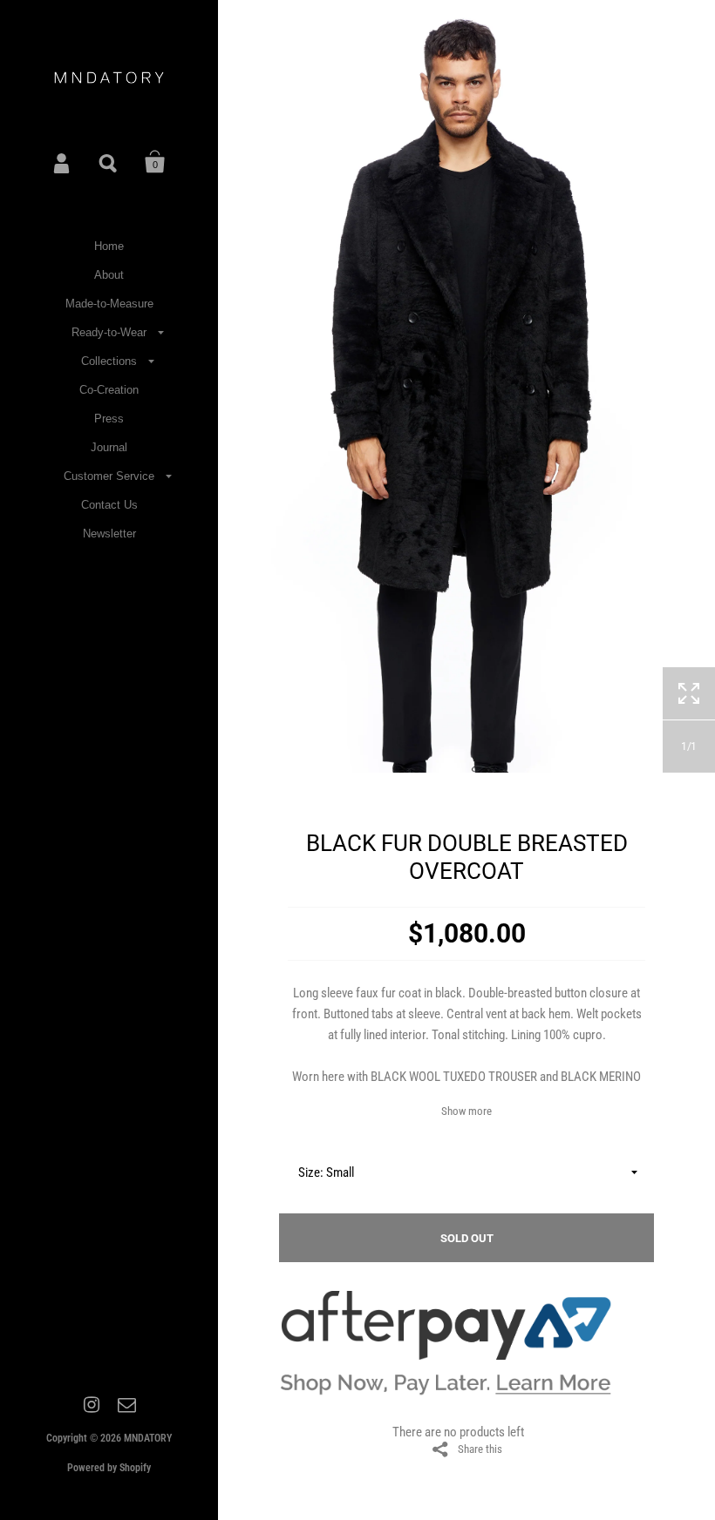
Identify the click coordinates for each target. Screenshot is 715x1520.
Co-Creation (109, 389)
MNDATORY (148, 1438)
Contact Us (109, 504)
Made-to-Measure (109, 303)
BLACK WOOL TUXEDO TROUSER (454, 1076)
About (109, 274)
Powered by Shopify (109, 1468)
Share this (480, 1448)
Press (109, 418)
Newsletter (109, 533)
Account (62, 162)
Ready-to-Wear (109, 332)
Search (109, 162)
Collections (109, 361)
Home (109, 246)
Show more (466, 1111)
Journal (109, 447)
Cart (155, 162)
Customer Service (109, 476)
